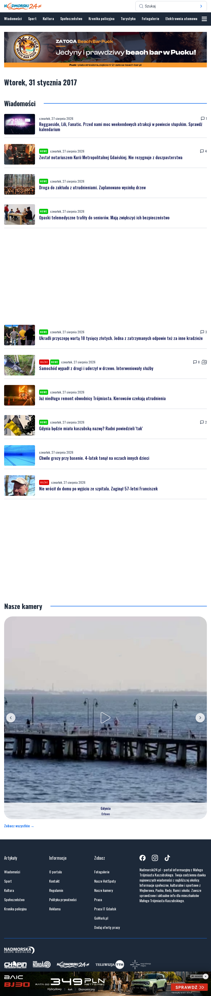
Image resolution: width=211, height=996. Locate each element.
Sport (32, 18)
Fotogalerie (150, 18)
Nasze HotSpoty (105, 881)
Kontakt (54, 881)
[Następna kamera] (200, 717)
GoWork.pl (101, 918)
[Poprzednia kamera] (10, 717)
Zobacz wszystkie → (19, 825)
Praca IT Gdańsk (105, 908)
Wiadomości (13, 18)
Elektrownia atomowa (181, 18)
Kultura (48, 18)
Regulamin (56, 890)
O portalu (55, 871)
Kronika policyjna (102, 18)
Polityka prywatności (62, 899)
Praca (98, 899)
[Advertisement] (105, 276)
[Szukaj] (201, 6)
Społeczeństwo (71, 18)
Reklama (54, 908)
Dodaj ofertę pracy (107, 927)
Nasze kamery (103, 890)
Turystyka (128, 18)
